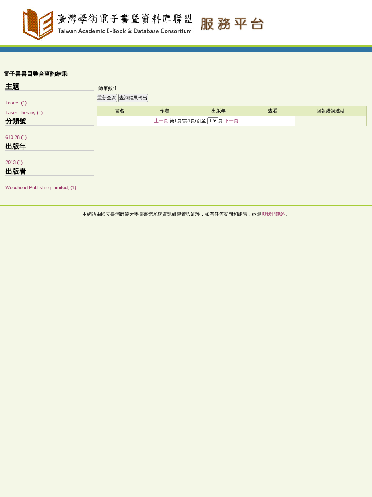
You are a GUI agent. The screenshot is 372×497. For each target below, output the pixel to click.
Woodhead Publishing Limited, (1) (40, 187)
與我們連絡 (273, 214)
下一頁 (231, 120)
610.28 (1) (16, 137)
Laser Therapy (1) (24, 112)
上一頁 (161, 120)
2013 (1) (14, 162)
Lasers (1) (16, 103)
